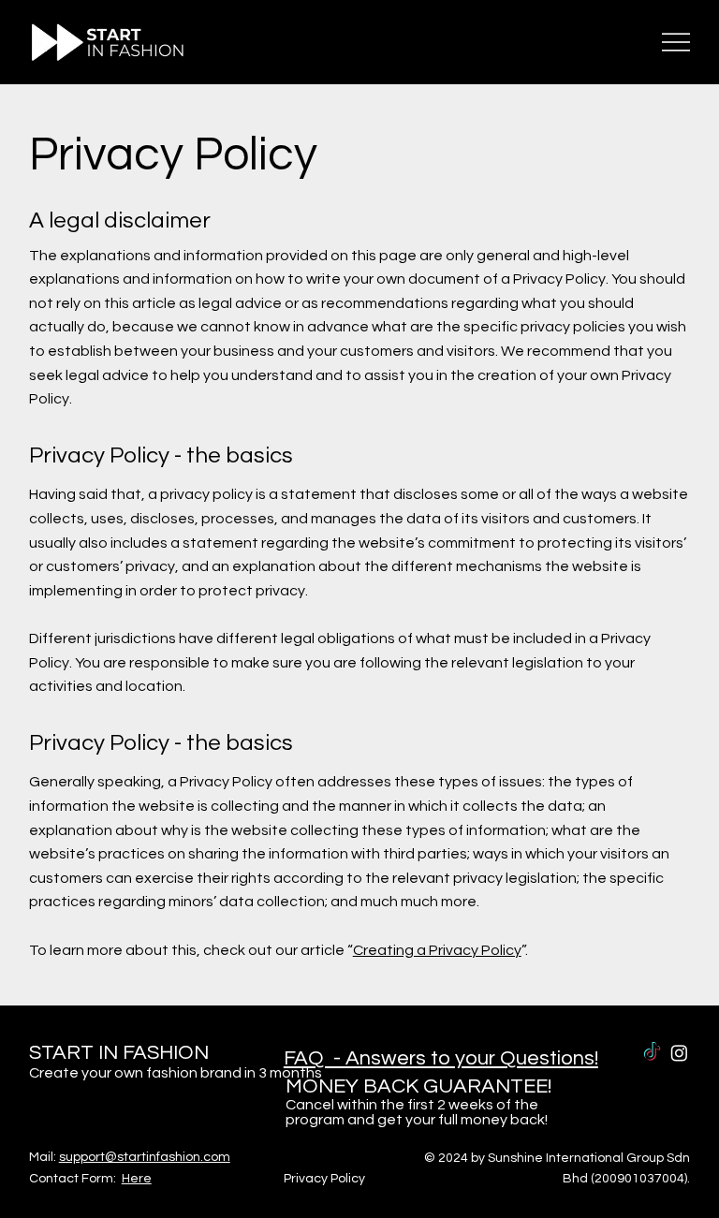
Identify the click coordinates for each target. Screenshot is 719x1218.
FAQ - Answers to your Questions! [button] (441, 1058)
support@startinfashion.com (144, 1157)
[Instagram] (679, 1053)
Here (137, 1178)
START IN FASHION (119, 1053)
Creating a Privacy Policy (437, 950)
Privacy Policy (324, 1178)
